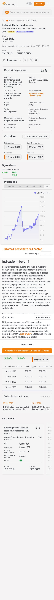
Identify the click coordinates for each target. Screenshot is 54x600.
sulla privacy (25, 334)
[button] (43, 317)
